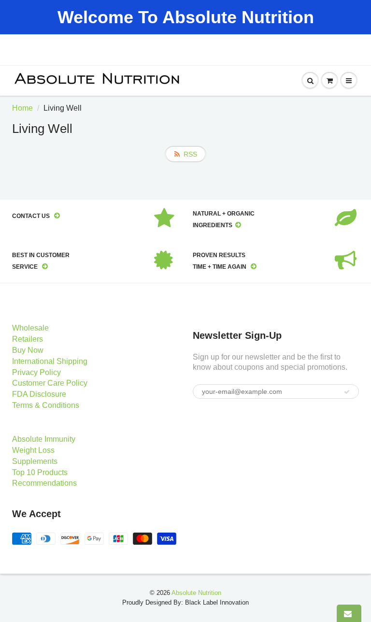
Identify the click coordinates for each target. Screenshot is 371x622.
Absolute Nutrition (196, 592)
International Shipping (49, 361)
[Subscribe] (346, 392)
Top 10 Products (40, 472)
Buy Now (27, 350)
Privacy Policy (36, 372)
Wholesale (30, 328)
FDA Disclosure (39, 394)
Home (22, 108)
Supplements (34, 461)
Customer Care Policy (49, 383)
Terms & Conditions (45, 405)
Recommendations (44, 483)
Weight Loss (33, 450)
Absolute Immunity (43, 439)
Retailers (27, 339)
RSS (190, 154)
